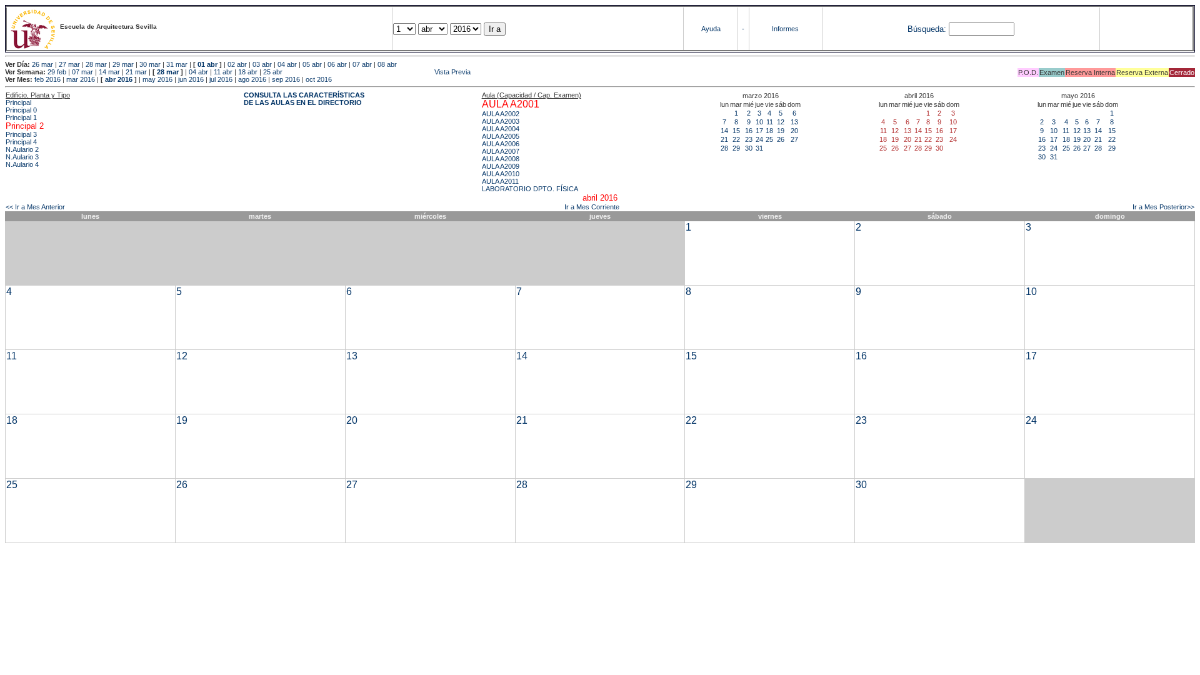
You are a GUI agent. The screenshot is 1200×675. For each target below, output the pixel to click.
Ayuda (711, 28)
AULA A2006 (500, 144)
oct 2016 (319, 79)
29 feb (57, 72)
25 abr (272, 72)
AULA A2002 (500, 114)
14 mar (109, 72)
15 (736, 130)
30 (748, 148)
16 (748, 130)
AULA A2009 (500, 166)
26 (780, 139)
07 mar (82, 72)
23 (748, 139)
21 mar (136, 72)
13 (794, 122)
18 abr (248, 72)
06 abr (337, 64)
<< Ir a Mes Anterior (35, 207)
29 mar (123, 64)
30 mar (150, 64)
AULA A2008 (500, 158)
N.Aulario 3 (22, 157)
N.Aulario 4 (22, 164)
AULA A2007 (500, 151)
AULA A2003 (500, 121)
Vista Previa (377, 72)
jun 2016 (191, 79)
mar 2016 (80, 79)
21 (724, 139)
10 (759, 122)
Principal (18, 102)
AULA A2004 (500, 128)
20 (794, 130)
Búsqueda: (927, 29)
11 (769, 122)
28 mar (96, 64)
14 (724, 130)
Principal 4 (21, 142)
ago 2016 (252, 79)
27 (794, 139)
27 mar (69, 64)
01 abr (208, 64)
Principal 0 (21, 110)
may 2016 (157, 79)
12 (780, 122)
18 (769, 130)
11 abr (223, 72)
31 (759, 148)
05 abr (312, 64)
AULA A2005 (500, 136)
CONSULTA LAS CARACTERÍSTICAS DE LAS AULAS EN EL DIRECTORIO (304, 98)
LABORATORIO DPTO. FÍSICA (530, 188)
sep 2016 (286, 79)
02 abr (237, 64)
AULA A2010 (500, 174)
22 (736, 139)
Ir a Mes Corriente (591, 207)
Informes (785, 28)
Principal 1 (21, 117)
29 (736, 148)
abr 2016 (118, 79)
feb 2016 (47, 79)
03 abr (262, 64)
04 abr (287, 64)
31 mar (177, 64)
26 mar (42, 64)
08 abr (387, 64)
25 (769, 139)
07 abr (362, 64)
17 (759, 130)
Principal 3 (21, 134)
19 (780, 130)
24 (759, 139)
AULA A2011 (500, 181)
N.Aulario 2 (22, 149)
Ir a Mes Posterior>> (1163, 207)
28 (724, 148)
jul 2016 (220, 79)
